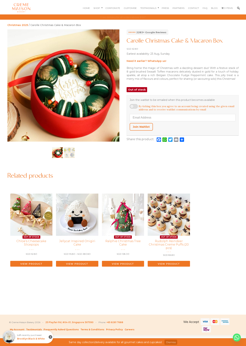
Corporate (112, 8)
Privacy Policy (114, 329)
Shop (96, 8)
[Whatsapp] (237, 337)
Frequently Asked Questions (61, 329)
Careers (129, 329)
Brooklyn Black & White (31, 340)
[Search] (238, 8)
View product (31, 263)
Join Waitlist (141, 126)
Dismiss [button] (171, 342)
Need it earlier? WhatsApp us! (146, 61)
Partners (178, 8)
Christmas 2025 (17, 25)
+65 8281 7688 (114, 322)
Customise (130, 8)
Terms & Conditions (92, 329)
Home (86, 8)
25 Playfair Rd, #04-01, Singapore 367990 (69, 322)
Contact (193, 8)
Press (165, 8)
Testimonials (148, 8)
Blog (214, 8)
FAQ (205, 8)
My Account (17, 329)
